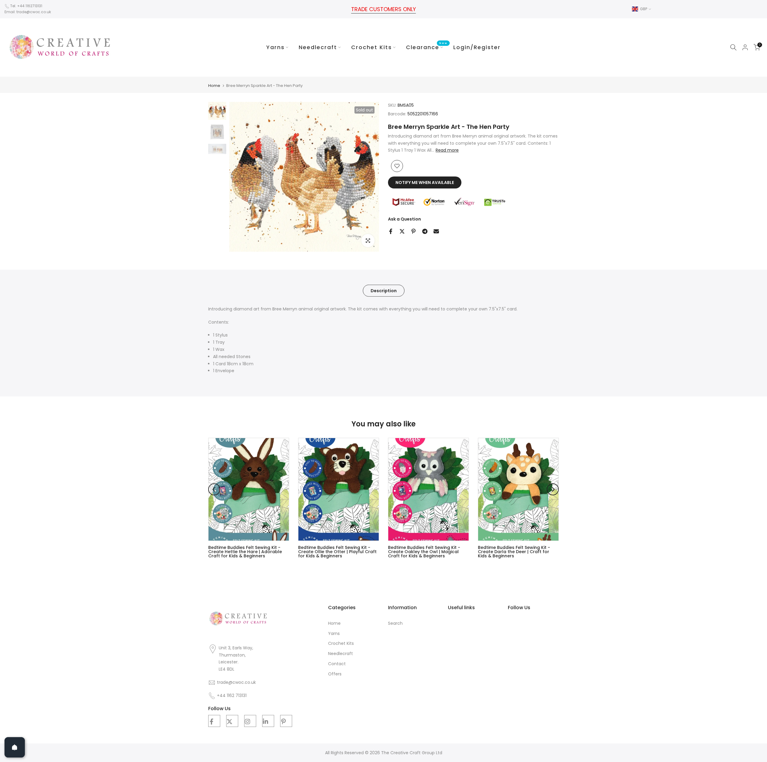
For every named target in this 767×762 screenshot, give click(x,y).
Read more (447, 150)
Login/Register (477, 47)
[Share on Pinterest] (413, 231)
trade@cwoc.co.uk (236, 682)
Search (395, 623)
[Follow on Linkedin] (268, 721)
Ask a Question (404, 219)
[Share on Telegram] (425, 231)
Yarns (275, 47)
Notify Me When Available (424, 182)
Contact (337, 664)
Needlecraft (318, 47)
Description (384, 290)
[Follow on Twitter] (232, 721)
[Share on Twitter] (402, 231)
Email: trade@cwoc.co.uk (27, 11)
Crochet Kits (371, 47)
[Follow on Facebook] (214, 721)
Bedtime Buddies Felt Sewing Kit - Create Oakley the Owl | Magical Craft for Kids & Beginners (424, 552)
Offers (335, 674)
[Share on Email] (436, 231)
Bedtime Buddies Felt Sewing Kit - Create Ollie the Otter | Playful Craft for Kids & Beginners (337, 552)
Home (214, 85)
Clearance (426, 47)
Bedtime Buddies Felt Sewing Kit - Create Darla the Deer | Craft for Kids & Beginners (514, 552)
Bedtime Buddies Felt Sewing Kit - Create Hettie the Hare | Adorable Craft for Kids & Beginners (245, 552)
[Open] (14, 747)
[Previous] (214, 489)
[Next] (553, 489)
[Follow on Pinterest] (286, 721)
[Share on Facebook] (390, 231)
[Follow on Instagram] (250, 721)
